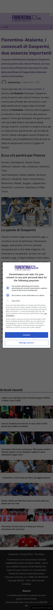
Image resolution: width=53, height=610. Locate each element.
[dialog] (26, 305)
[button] (26, 301)
